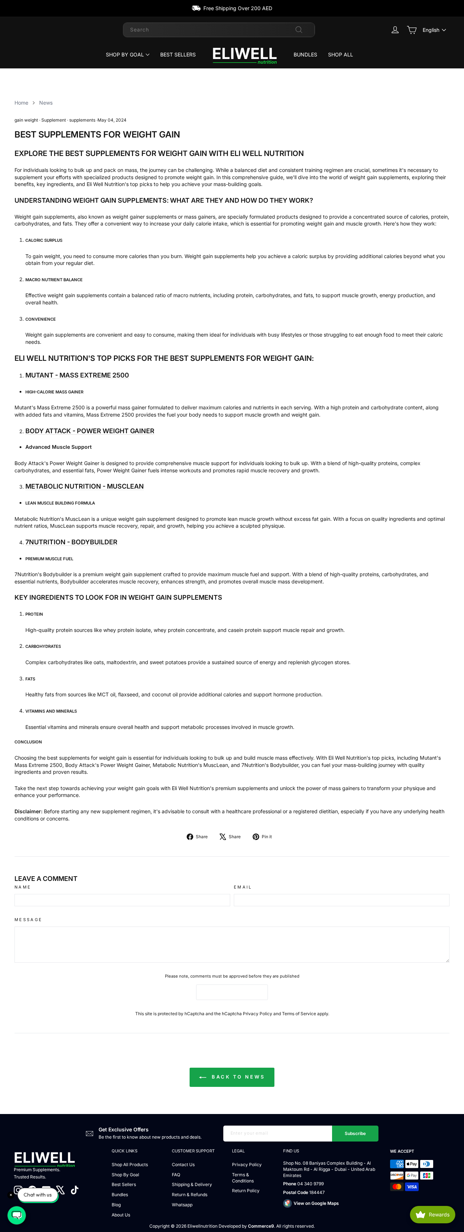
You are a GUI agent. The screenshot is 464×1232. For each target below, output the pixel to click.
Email (243, 887)
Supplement (53, 120)
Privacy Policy (257, 1013)
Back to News (237, 1077)
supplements (82, 120)
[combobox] (219, 30)
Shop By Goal (125, 54)
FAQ (176, 1174)
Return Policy (246, 1190)
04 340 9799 (310, 1183)
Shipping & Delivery (192, 1184)
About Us (121, 1215)
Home (21, 103)
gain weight (26, 120)
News (46, 103)
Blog (116, 1204)
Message (28, 919)
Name (22, 887)
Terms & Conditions (243, 1178)
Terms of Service (299, 1013)
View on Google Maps (316, 1203)
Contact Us (183, 1164)
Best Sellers (178, 54)
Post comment (232, 992)
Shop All (340, 54)
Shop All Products (130, 1164)
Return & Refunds (189, 1194)
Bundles (305, 54)
